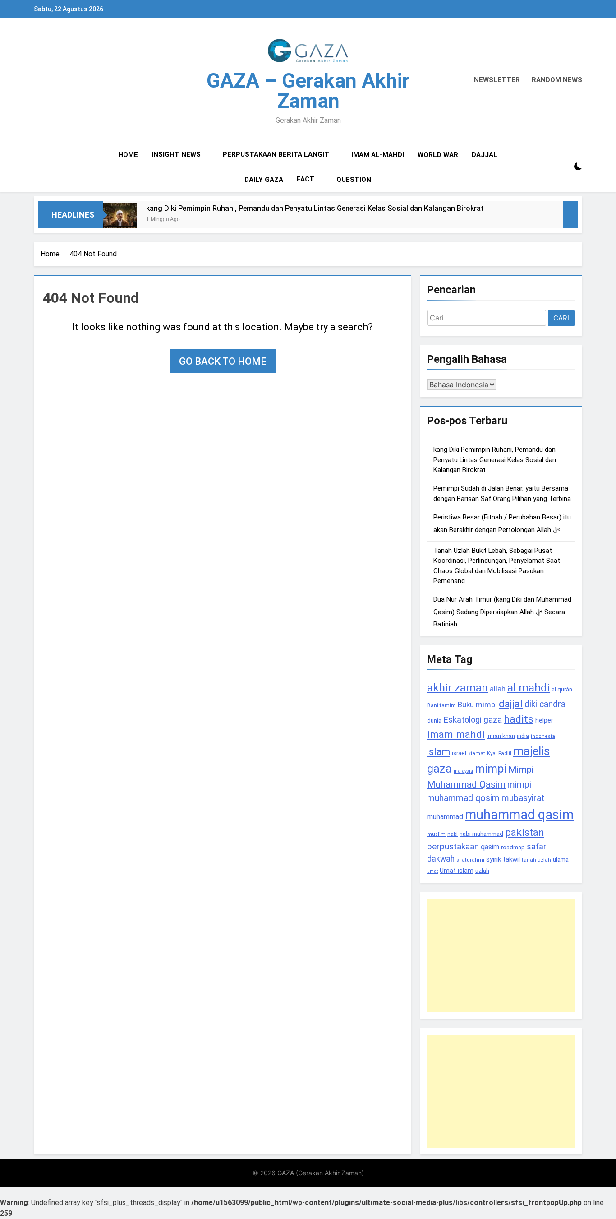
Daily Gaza (263, 180)
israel (459, 753)
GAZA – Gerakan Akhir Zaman (308, 91)
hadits (518, 719)
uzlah (482, 870)
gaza (492, 719)
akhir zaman (457, 687)
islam (438, 751)
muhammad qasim (519, 814)
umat (432, 871)
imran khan (501, 735)
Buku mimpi (477, 704)
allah (498, 688)
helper (544, 720)
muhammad (445, 816)
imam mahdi (456, 734)
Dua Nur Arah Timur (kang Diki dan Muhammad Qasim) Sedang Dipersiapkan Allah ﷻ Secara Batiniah (502, 611)
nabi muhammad (481, 833)
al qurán (562, 689)
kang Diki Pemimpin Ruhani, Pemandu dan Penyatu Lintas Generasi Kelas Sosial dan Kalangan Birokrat (315, 208)
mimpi (490, 768)
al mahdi (528, 687)
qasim (490, 847)
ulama (561, 859)
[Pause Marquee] (570, 214)
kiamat (476, 753)
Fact (305, 179)
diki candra (544, 704)
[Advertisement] (501, 955)
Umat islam (456, 871)
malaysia (463, 771)
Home (128, 155)
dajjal (511, 703)
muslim (436, 834)
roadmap (513, 847)
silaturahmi (470, 860)
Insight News (176, 154)
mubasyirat (523, 798)
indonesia (543, 736)
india (523, 736)
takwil (511, 859)
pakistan (524, 832)
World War (438, 155)
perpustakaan (453, 846)
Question (353, 180)
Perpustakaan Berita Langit (276, 154)
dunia (434, 720)
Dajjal (484, 155)
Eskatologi (462, 719)
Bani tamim (441, 705)
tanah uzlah (536, 860)
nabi (452, 834)
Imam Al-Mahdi (377, 155)
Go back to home (223, 361)
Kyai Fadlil (499, 753)
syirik (493, 859)
